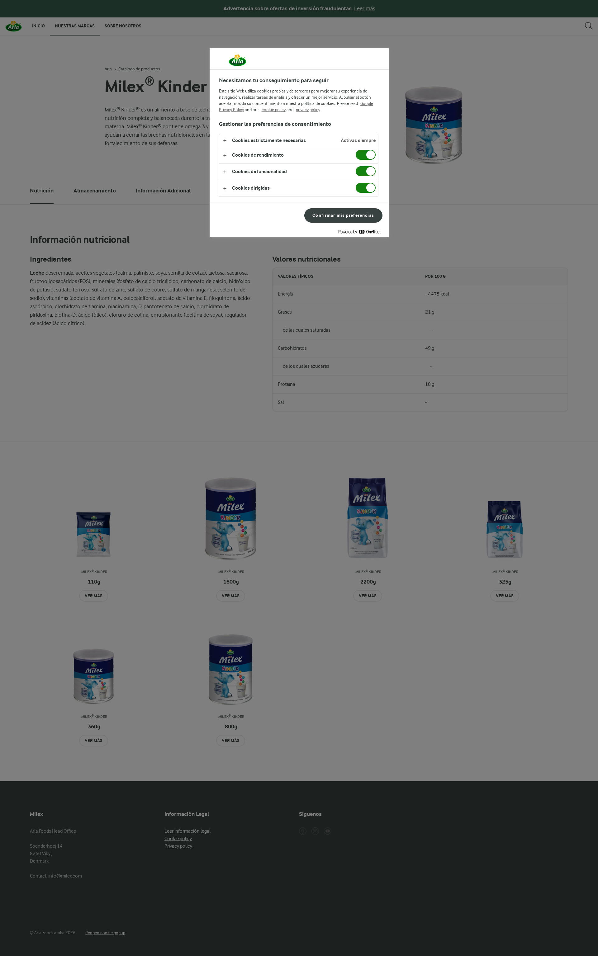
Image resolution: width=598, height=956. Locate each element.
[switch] (366, 155)
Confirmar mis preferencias (343, 215)
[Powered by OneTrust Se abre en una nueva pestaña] (362, 233)
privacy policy (308, 109)
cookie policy (274, 109)
